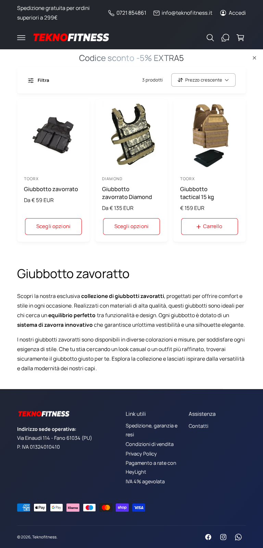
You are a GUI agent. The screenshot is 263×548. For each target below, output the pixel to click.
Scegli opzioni (53, 226)
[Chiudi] (254, 57)
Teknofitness (44, 536)
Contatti (198, 426)
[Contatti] (225, 37)
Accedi (237, 12)
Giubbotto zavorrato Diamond (127, 193)
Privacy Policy (141, 453)
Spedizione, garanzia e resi (151, 430)
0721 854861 (131, 12)
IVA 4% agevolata (145, 481)
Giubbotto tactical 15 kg (197, 193)
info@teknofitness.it (187, 12)
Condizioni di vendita (150, 444)
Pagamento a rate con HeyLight (151, 467)
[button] (21, 37)
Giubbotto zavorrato (51, 189)
